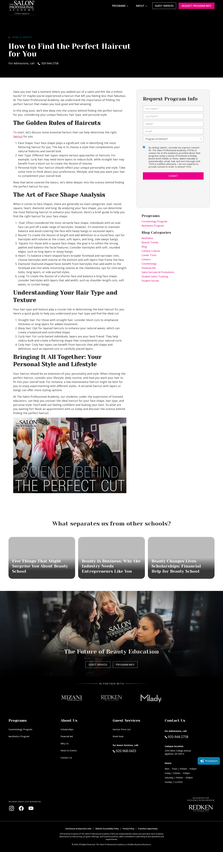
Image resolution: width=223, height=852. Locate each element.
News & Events (21, 37)
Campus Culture (151, 251)
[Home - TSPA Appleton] (22, 6)
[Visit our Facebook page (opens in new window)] (21, 808)
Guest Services (164, 5)
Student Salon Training (155, 276)
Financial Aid (148, 268)
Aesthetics (147, 238)
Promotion (211, 761)
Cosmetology (149, 263)
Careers (146, 259)
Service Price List (122, 729)
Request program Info (196, 5)
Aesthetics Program (153, 225)
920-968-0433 (132, 751)
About (140, 5)
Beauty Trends (150, 242)
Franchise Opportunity (147, 828)
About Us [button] (69, 720)
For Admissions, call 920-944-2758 (33, 63)
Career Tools (149, 255)
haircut (18, 136)
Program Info (125, 664)
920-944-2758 (178, 736)
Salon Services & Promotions (158, 272)
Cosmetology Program (154, 221)
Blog (144, 246)
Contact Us (66, 757)
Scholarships (67, 729)
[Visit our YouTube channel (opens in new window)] (31, 808)
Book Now (118, 736)
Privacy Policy (128, 828)
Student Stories (150, 280)
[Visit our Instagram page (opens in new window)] (11, 808)
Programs (119, 5)
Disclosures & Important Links (78, 828)
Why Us (65, 743)
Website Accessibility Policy (107, 828)
